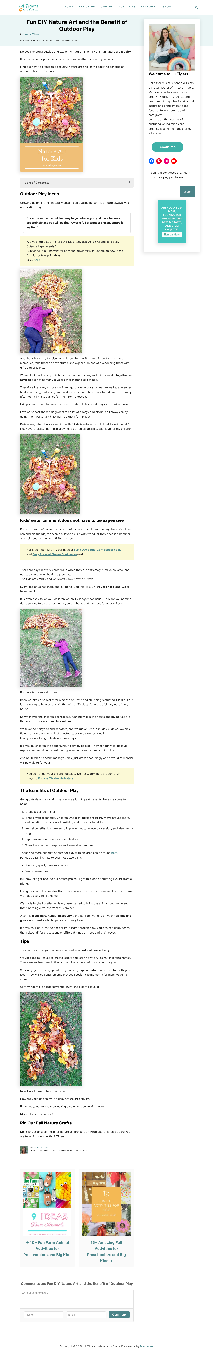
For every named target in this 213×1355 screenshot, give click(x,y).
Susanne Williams (31, 34)
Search (187, 191)
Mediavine (146, 1346)
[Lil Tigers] (28, 7)
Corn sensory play (108, 549)
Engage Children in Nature (55, 778)
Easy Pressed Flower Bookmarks (55, 554)
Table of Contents (36, 182)
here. (114, 852)
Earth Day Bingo (84, 549)
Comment (119, 1314)
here (37, 260)
